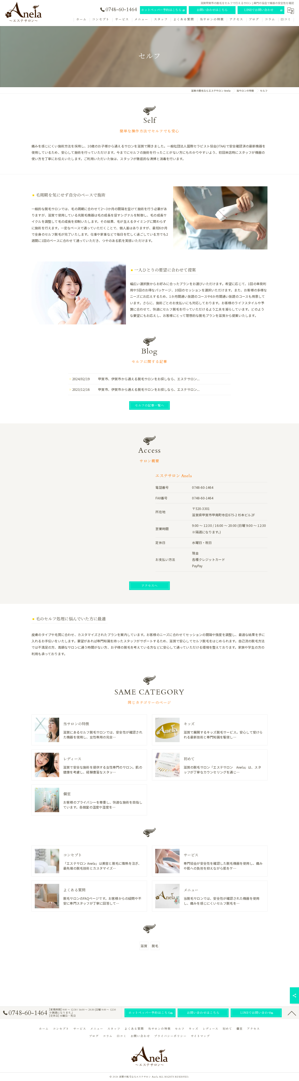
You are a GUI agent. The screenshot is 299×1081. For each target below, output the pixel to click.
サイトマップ (200, 1036)
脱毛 (155, 945)
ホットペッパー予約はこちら (161, 10)
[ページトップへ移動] (292, 1013)
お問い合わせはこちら (212, 10)
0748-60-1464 (202, 487)
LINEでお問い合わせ (258, 10)
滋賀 (144, 945)
